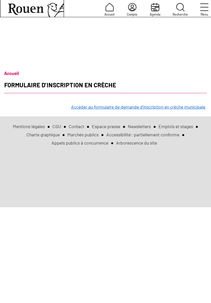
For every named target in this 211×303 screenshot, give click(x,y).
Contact (76, 126)
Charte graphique (43, 134)
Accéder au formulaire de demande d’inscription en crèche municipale (138, 107)
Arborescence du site (136, 143)
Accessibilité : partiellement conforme (142, 134)
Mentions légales (29, 126)
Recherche (180, 14)
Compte (132, 14)
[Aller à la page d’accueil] (32, 8)
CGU (56, 126)
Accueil (109, 14)
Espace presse (106, 126)
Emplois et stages (176, 126)
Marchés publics (83, 134)
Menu (204, 14)
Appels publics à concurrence (79, 143)
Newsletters (139, 126)
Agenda (155, 14)
